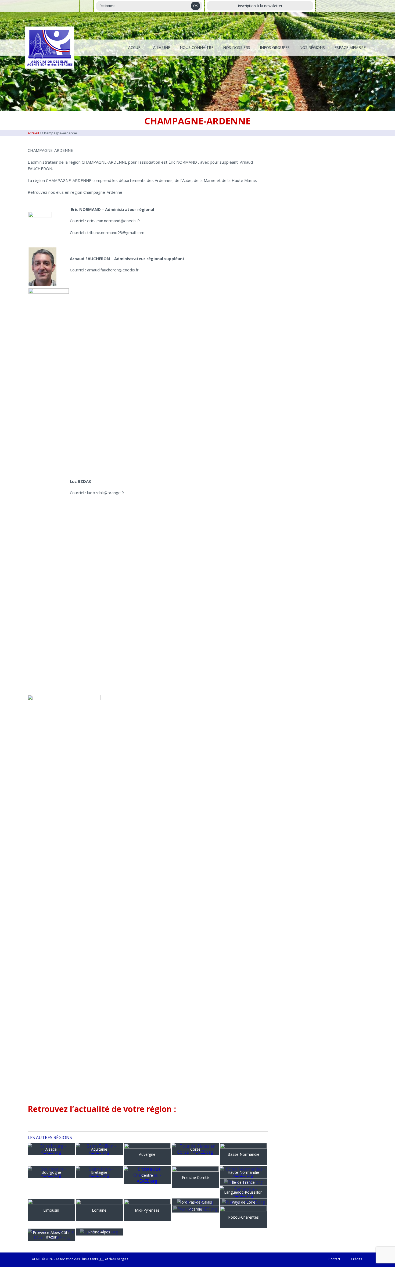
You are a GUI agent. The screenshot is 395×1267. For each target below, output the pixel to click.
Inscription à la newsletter (260, 5)
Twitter (86, 6)
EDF (101, 1259)
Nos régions (312, 47)
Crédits (356, 1259)
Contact (334, 1259)
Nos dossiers (236, 47)
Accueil (135, 47)
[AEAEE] (49, 48)
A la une (161, 47)
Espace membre (350, 47)
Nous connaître (196, 47)
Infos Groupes (275, 47)
